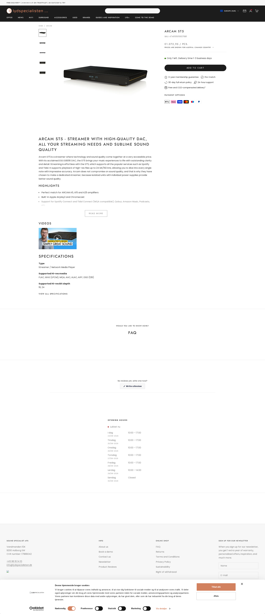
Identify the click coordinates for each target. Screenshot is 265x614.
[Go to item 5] (42, 73)
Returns (160, 551)
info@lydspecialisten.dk (19, 565)
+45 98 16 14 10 (14, 561)
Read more (96, 213)
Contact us (105, 556)
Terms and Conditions (168, 556)
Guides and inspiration (108, 17)
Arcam (49, 26)
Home (41, 26)
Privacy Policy (163, 561)
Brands (86, 17)
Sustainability (163, 566)
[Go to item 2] (42, 43)
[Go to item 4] (42, 63)
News (20, 17)
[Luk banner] (242, 584)
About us (103, 546)
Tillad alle (216, 587)
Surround (44, 17)
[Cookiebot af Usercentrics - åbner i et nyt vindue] (37, 609)
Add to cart (195, 67)
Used (75, 17)
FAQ (158, 546)
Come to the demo (144, 17)
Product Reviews (108, 566)
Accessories (60, 17)
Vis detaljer (161, 608)
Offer (9, 17)
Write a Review (135, 387)
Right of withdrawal (166, 572)
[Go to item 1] (42, 33)
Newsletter (105, 561)
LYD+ (127, 17)
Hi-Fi (31, 17)
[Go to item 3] (42, 53)
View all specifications (53, 293)
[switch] (99, 608)
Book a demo (106, 551)
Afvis (216, 596)
